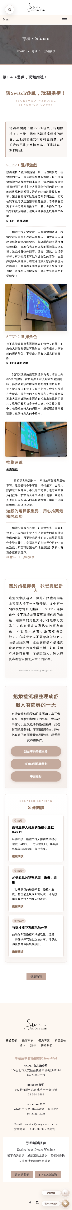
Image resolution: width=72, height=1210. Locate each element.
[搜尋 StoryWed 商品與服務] (9, 9)
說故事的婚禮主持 (36, 751)
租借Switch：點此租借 (20, 557)
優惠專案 (44, 1040)
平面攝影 (36, 776)
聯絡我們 (46, 1045)
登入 (23, 1045)
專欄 (34, 51)
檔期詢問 (36, 976)
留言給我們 (22, 1174)
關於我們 (11, 1040)
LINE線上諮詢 (48, 1174)
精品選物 (60, 1040)
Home (21, 51)
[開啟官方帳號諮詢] (65, 1203)
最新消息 (28, 1040)
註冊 (33, 1045)
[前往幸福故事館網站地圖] (65, 1192)
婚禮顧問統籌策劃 (36, 763)
